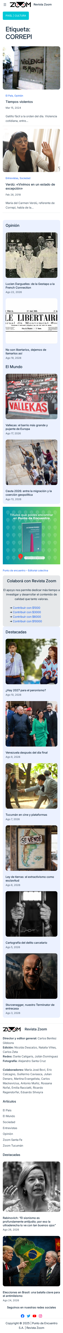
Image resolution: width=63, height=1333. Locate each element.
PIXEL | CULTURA (16, 15)
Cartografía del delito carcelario (26, 942)
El (8, 366)
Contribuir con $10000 (27, 621)
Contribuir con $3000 (27, 612)
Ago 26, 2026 (11, 1229)
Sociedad (25, 178)
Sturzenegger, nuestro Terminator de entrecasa (30, 1006)
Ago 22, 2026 (14, 292)
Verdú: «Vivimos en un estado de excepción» (30, 186)
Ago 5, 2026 (13, 947)
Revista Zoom (36, 1029)
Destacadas (16, 632)
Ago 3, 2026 (13, 1012)
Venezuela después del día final (27, 752)
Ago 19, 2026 (13, 357)
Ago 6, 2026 (13, 884)
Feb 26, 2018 (13, 194)
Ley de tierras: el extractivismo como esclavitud (30, 878)
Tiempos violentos (19, 102)
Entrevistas (12, 178)
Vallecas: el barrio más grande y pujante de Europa (27, 427)
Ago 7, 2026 (13, 819)
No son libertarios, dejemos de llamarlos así (26, 351)
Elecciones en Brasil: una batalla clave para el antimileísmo (31, 1294)
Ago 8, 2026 (13, 756)
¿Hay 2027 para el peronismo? (26, 690)
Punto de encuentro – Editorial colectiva (25, 570)
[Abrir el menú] (5, 4)
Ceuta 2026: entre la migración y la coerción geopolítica (29, 492)
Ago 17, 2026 (13, 433)
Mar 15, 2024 (13, 107)
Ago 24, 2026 (11, 1300)
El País (9, 95)
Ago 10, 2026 (13, 694)
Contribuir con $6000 (27, 616)
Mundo (16, 366)
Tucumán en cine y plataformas (26, 814)
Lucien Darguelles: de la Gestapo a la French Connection (30, 285)
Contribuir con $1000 (26, 607)
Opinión (18, 95)
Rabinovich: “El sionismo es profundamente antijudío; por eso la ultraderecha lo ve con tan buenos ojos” (29, 1221)
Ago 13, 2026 (13, 499)
